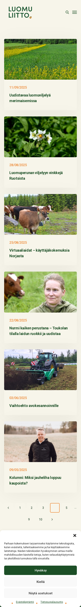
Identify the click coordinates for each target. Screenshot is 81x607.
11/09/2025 (18, 87)
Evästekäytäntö (25, 602)
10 (40, 519)
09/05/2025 (18, 470)
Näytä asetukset (41, 593)
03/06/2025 (18, 398)
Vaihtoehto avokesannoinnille (34, 405)
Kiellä (41, 582)
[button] (75, 535)
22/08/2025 (18, 320)
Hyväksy (41, 570)
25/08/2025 (18, 243)
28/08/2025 (18, 165)
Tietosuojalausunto (51, 602)
